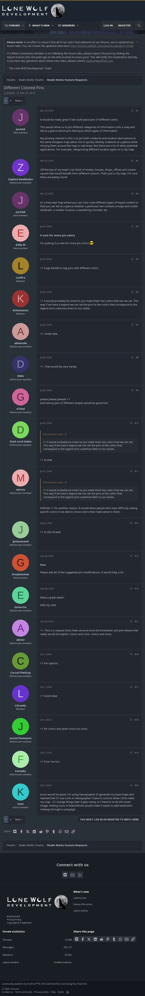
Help (53, 992)
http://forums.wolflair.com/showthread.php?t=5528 (102, 46)
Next (18, 100)
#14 (136, 588)
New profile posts (82, 904)
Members (68, 25)
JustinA (11, 93)
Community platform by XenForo (33, 983)
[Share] (132, 110)
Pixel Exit (82, 983)
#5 (137, 259)
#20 (136, 785)
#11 (136, 471)
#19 (136, 752)
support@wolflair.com (99, 60)
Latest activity (80, 910)
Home (60, 992)
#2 (137, 160)
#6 (137, 291)
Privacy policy (41, 992)
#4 (137, 226)
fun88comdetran (63, 962)
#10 (136, 423)
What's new (41, 25)
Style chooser (11, 988)
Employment (13, 916)
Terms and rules (24, 992)
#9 (137, 390)
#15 (136, 621)
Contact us (7, 992)
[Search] (139, 25)
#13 (136, 555)
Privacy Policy (14, 919)
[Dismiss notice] (136, 42)
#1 (137, 110)
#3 (137, 193)
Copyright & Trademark (19, 922)
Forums (14, 25)
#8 (137, 357)
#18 (136, 719)
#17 (136, 687)
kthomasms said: (53, 434)
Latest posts (79, 897)
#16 (136, 654)
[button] (22, 25)
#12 (136, 523)
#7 (137, 324)
